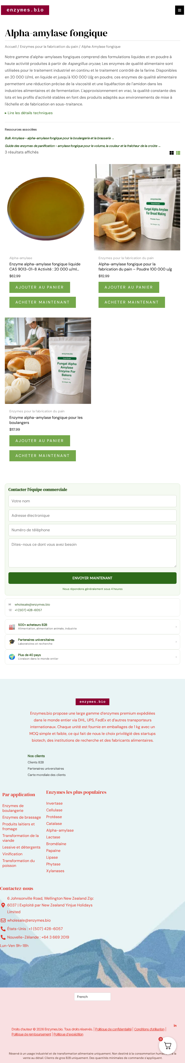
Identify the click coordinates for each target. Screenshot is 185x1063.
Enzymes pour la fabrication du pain (49, 46)
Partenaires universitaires (46, 768)
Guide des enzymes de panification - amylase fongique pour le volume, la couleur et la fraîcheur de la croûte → (83, 146)
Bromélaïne (56, 843)
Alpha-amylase (60, 830)
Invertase (54, 803)
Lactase (53, 837)
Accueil (11, 46)
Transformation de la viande (20, 838)
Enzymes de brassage (21, 817)
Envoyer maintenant (92, 578)
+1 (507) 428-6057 (28, 610)
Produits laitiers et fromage (18, 826)
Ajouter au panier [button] (39, 287)
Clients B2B (36, 762)
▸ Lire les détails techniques (29, 112)
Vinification (12, 853)
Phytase (53, 864)
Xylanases (55, 870)
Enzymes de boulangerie (13, 808)
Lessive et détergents (21, 847)
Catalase (54, 823)
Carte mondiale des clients (47, 775)
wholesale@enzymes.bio (32, 604)
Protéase (54, 816)
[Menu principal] (179, 10)
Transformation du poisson (18, 863)
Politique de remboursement (31, 1034)
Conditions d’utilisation (149, 1029)
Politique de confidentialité (113, 1029)
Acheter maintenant (42, 302)
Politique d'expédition (68, 1034)
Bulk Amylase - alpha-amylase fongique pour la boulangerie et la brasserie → (59, 138)
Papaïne (53, 850)
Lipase (52, 857)
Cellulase (54, 810)
